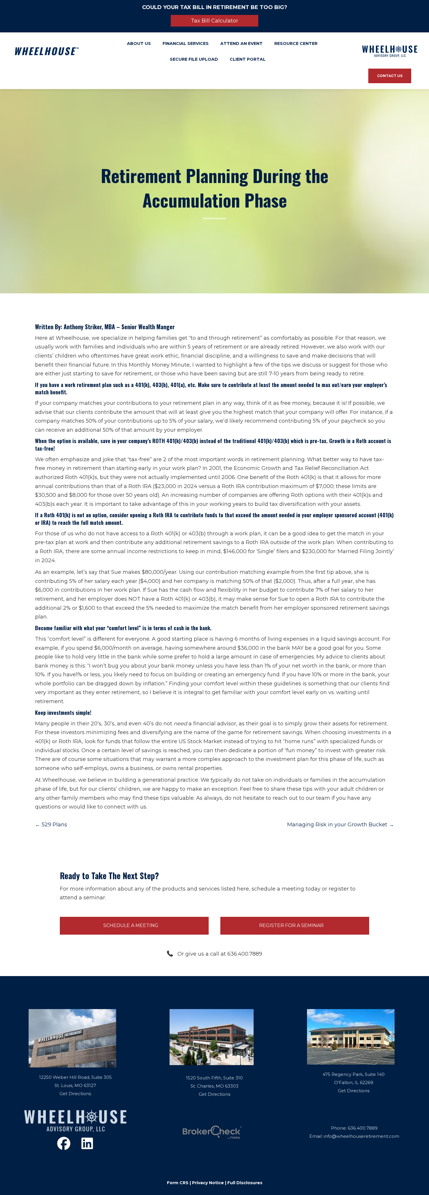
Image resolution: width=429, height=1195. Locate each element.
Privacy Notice (208, 1182)
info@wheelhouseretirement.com (361, 1136)
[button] (214, 21)
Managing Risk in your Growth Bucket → (340, 824)
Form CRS (178, 1182)
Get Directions (75, 1093)
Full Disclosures (244, 1182)
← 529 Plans (51, 824)
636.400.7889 (363, 1128)
